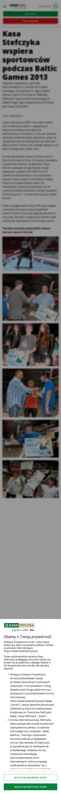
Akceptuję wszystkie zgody (30, 786)
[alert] (30, 397)
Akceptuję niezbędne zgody (30, 777)
